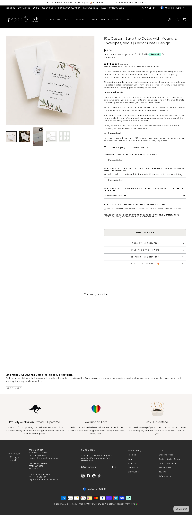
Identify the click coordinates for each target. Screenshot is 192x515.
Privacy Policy (165, 467)
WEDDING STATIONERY (58, 19)
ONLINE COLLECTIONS (85, 19)
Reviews (162, 472)
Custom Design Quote (169, 459)
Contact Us (132, 467)
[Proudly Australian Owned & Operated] (35, 409)
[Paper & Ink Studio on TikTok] (99, 476)
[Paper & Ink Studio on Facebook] (88, 476)
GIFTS (140, 19)
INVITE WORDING (90, 8)
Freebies (131, 455)
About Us (131, 463)
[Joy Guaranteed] (157, 409)
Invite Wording (134, 450)
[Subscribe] (114, 467)
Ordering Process (167, 455)
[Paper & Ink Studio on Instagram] (83, 476)
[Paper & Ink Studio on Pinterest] (94, 476)
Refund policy (165, 476)
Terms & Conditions (168, 463)
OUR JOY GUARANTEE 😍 (145, 264)
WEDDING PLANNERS (112, 19)
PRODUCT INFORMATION (145, 243)
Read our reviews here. (136, 128)
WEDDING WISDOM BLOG (112, 8)
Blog (129, 459)
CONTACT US (24, 8)
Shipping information (145, 257)
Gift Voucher (133, 472)
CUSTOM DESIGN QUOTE (44, 8)
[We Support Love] (96, 409)
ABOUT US (10, 8)
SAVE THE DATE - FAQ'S (145, 250)
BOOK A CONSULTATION (69, 8)
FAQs (130, 19)
